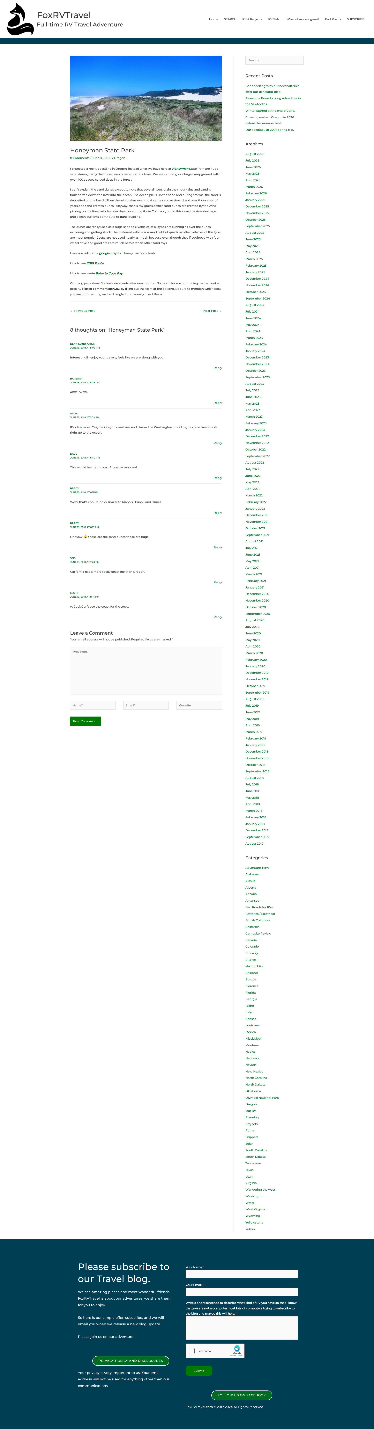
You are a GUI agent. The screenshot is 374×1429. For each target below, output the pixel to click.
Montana (252, 1045)
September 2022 (257, 456)
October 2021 (255, 528)
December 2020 (257, 594)
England (251, 973)
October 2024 (255, 292)
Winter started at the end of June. (270, 110)
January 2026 (255, 200)
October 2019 (255, 686)
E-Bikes (251, 960)
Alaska (250, 881)
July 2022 (252, 469)
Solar (249, 1143)
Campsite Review (258, 933)
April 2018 (252, 804)
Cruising (251, 953)
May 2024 (252, 325)
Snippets (251, 1137)
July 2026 (252, 160)
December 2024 (257, 278)
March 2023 (254, 416)
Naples (250, 1051)
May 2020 (252, 640)
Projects (251, 1124)
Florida (250, 992)
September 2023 (257, 377)
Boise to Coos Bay (109, 273)
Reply (218, 368)
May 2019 (252, 719)
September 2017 (257, 837)
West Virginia (255, 1209)
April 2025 (252, 252)
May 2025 (252, 246)
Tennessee (253, 1163)
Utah (249, 1176)
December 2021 (256, 515)
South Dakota (255, 1156)
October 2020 (255, 607)
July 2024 (252, 311)
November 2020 (257, 600)
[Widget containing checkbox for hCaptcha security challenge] (215, 1351)
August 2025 (254, 233)
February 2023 (256, 423)
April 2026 (252, 180)
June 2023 (253, 397)
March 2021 (253, 574)
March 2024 (254, 338)
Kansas (250, 1019)
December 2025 (257, 206)
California (252, 927)
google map (108, 253)
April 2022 (252, 489)
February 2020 (256, 659)
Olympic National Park (262, 1098)
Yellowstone (254, 1222)
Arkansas (252, 900)
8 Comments (80, 158)
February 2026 (256, 193)
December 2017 (256, 830)
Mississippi (253, 1038)
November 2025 (257, 213)
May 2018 (252, 797)
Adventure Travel (257, 868)
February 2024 (256, 344)
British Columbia (257, 920)
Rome (249, 1130)
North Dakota (255, 1084)
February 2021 (255, 581)
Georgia (251, 999)
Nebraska (252, 1058)
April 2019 (252, 725)
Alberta (250, 887)
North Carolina (256, 1078)
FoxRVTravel (64, 15)
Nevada (251, 1065)
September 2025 (257, 226)
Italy (248, 1012)
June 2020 (253, 633)
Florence (251, 986)
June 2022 (253, 476)
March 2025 (254, 259)
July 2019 (252, 705)
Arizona (251, 894)
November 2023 (257, 364)
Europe (250, 979)
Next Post (212, 311)
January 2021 (255, 587)
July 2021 (252, 548)
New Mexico (254, 1071)
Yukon (250, 1229)
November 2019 (256, 679)
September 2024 (257, 298)
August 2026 (254, 154)
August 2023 (254, 384)
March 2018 (253, 810)
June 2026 (253, 167)
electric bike (254, 966)
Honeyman (180, 168)
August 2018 (254, 778)
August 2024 (254, 305)
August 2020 (254, 620)
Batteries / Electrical (260, 914)
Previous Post (83, 311)
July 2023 (252, 390)
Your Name (195, 1267)
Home (213, 19)
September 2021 (257, 535)
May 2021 (252, 561)
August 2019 (254, 699)
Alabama (252, 874)
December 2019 (256, 673)
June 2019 (252, 712)
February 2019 (255, 738)
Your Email (195, 1285)
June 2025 (253, 239)
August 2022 (254, 462)
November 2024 (257, 285)
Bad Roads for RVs (259, 907)
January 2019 (255, 745)
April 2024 (252, 331)
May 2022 (252, 482)
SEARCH (230, 19)
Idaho (249, 1005)
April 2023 (252, 410)
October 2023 (255, 370)
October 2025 (255, 219)
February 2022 (256, 502)
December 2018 (257, 751)
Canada (251, 940)
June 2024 (253, 318)
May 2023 (252, 403)
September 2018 (257, 771)
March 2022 (254, 495)
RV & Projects (252, 19)
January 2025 (255, 272)
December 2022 (257, 436)
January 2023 (255, 430)
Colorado (252, 946)
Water (249, 1203)
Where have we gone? (303, 19)
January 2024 (255, 351)
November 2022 (257, 443)
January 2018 (255, 824)
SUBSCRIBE (355, 19)
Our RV (250, 1111)
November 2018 (257, 758)
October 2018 (255, 765)
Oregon (119, 158)
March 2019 (253, 732)
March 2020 (254, 653)
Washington (254, 1196)
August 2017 (254, 843)
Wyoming (252, 1216)
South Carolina (256, 1150)
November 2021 (256, 521)
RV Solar (274, 19)
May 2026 (252, 173)
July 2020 (252, 627)
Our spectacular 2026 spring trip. (269, 130)
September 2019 (257, 692)
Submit (199, 1371)
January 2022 (255, 508)
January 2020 (255, 666)
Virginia (251, 1183)
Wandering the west (260, 1189)
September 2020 (257, 614)
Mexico (250, 1032)
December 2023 (257, 357)
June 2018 (252, 791)
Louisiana (252, 1025)
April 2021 (252, 567)
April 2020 (252, 646)
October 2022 (255, 449)
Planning (252, 1117)
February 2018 (255, 817)
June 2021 (252, 554)
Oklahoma (253, 1091)
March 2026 (254, 187)
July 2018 (252, 784)
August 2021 (254, 541)
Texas (249, 1170)
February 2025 (256, 265)
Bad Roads (333, 19)
